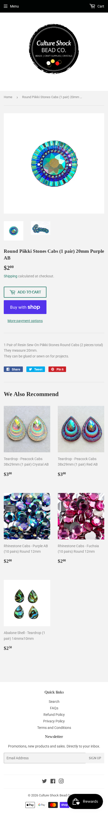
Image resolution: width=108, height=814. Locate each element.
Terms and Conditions (54, 728)
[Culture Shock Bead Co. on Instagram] (61, 782)
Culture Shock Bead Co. (55, 795)
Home (8, 97)
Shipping (10, 276)
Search (54, 702)
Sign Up (95, 758)
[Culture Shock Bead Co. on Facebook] (53, 782)
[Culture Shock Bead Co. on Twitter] (44, 782)
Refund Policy (54, 715)
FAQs (54, 708)
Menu (14, 6)
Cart (100, 6)
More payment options (25, 321)
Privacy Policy (54, 721)
